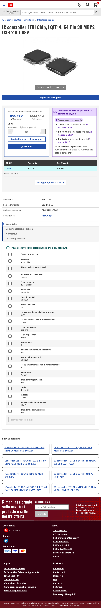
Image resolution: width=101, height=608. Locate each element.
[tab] (50, 224)
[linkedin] (6, 541)
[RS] (10, 5)
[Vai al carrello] (95, 5)
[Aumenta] (42, 131)
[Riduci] (10, 131)
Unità (11, 123)
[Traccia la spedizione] (79, 5)
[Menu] (4, 5)
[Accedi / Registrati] (87, 5)
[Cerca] (96, 12)
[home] (3, 20)
